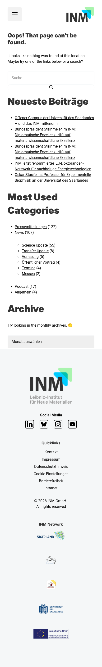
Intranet (51, 488)
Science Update (35, 245)
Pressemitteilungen (31, 227)
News (19, 232)
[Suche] (51, 87)
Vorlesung (30, 256)
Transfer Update (35, 251)
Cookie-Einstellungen (51, 474)
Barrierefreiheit (51, 481)
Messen (28, 273)
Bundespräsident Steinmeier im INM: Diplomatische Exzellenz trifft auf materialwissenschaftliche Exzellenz (45, 135)
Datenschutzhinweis (51, 466)
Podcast (21, 286)
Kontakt (51, 452)
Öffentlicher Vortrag (38, 262)
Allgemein (23, 292)
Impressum (51, 459)
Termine (28, 268)
